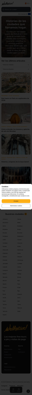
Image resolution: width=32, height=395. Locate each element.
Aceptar (16, 201)
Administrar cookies (16, 206)
